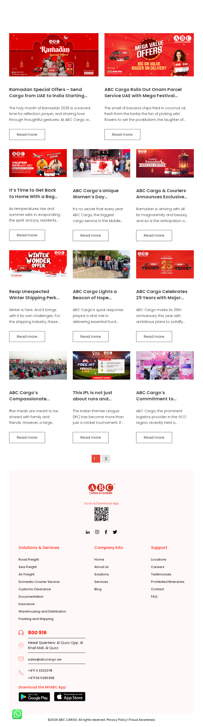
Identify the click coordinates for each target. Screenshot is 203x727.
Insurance (27, 604)
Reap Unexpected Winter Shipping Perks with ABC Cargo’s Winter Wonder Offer (34, 294)
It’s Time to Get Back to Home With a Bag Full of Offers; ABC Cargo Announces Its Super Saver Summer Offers (33, 193)
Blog (98, 589)
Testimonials (161, 574)
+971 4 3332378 (40, 670)
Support (159, 547)
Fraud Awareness (142, 720)
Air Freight (26, 574)
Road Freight (29, 559)
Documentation (31, 596)
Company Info (108, 547)
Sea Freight (28, 567)
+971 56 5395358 (41, 678)
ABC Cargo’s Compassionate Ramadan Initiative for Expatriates (31, 395)
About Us (101, 567)
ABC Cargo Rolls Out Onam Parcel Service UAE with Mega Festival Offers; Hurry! (143, 92)
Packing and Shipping (36, 619)
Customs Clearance (35, 589)
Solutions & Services (39, 547)
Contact (157, 589)
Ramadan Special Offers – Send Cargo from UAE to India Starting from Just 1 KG (46, 92)
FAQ (154, 596)
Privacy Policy (116, 720)
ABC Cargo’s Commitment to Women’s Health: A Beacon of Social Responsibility (157, 395)
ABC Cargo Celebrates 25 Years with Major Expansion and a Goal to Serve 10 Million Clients (161, 294)
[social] (88, 532)
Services (101, 582)
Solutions (101, 574)
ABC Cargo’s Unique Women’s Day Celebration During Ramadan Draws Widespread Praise (96, 193)
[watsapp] (17, 714)
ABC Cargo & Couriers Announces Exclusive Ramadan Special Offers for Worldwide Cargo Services (161, 193)
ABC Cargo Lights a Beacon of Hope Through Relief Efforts (97, 294)
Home (99, 559)
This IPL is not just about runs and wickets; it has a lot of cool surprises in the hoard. (97, 395)
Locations (158, 559)
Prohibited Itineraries (167, 582)
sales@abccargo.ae (44, 659)
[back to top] (186, 714)
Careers (157, 567)
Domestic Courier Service (39, 582)
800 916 (37, 632)
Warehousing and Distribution (42, 611)
